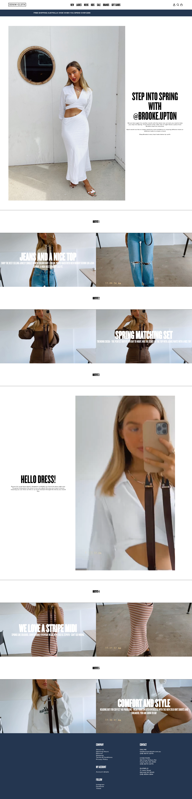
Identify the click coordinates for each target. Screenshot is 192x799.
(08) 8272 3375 (146, 753)
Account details (102, 772)
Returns (99, 753)
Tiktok (98, 788)
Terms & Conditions (104, 757)
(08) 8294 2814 (146, 774)
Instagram (100, 784)
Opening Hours (102, 751)
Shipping (100, 755)
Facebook (100, 786)
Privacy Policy (102, 759)
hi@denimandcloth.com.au (150, 751)
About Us (100, 749)
